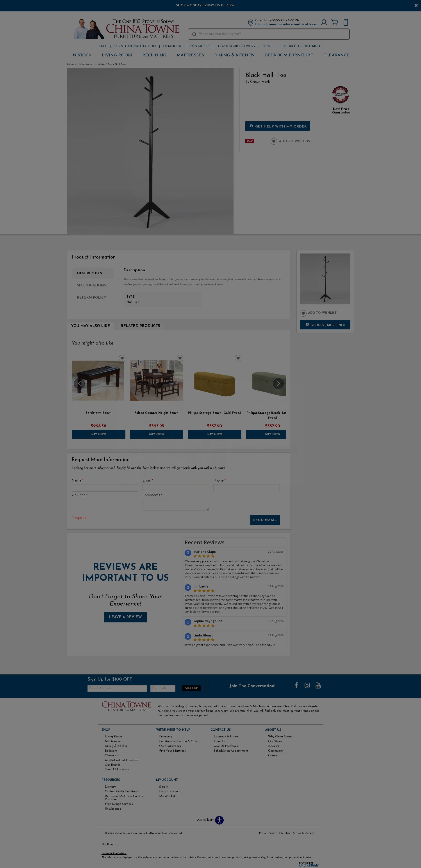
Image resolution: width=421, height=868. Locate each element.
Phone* (239, 428)
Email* (238, 412)
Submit (268, 450)
